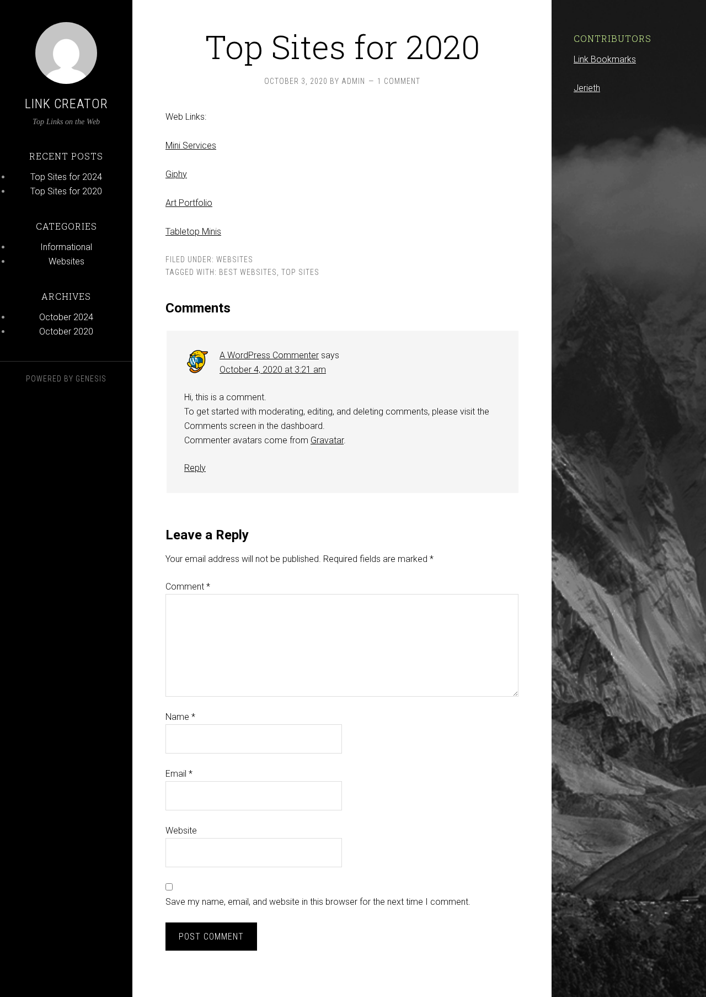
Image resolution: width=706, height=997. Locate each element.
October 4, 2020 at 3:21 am (273, 369)
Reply (195, 468)
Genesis (91, 378)
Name (180, 717)
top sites (300, 272)
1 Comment (398, 81)
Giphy (176, 174)
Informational (66, 247)
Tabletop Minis (193, 231)
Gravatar (327, 440)
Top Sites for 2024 (66, 177)
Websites (66, 261)
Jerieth (587, 88)
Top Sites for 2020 (66, 191)
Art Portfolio (188, 203)
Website (181, 830)
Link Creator (66, 104)
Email (178, 773)
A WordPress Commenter (269, 355)
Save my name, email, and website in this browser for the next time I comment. (317, 902)
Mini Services (190, 145)
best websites (248, 272)
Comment (187, 586)
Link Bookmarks (605, 59)
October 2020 (66, 331)
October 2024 (66, 317)
